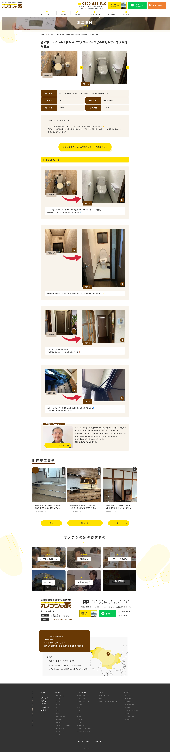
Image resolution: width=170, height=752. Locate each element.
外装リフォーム (60, 720)
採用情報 (127, 720)
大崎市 (65, 661)
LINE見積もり (45, 707)
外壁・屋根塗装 (60, 717)
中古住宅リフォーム (83, 726)
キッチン (58, 702)
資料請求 (43, 710)
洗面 (78, 714)
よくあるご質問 (129, 717)
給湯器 (79, 717)
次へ (119, 523)
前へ (51, 523)
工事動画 (127, 708)
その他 (58, 734)
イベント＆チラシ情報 (131, 711)
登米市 (58, 661)
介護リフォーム (81, 720)
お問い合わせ (45, 698)
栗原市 (51, 661)
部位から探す (81, 696)
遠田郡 (72, 661)
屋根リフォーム (60, 723)
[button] (81, 68)
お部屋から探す (81, 699)
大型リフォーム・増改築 (63, 726)
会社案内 (127, 696)
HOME (43, 692)
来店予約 (43, 702)
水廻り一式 (59, 699)
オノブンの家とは (104, 696)
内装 (57, 714)
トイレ (58, 708)
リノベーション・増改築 (84, 729)
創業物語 (101, 699)
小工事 (79, 723)
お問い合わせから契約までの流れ (108, 702)
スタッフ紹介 (129, 699)
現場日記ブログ (129, 705)
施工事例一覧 (60, 696)
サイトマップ (97, 742)
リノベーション (60, 732)
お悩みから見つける (83, 702)
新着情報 (127, 714)
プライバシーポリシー (84, 742)
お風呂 (58, 705)
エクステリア (60, 729)
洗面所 (58, 711)
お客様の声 (128, 702)
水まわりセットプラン (83, 732)
